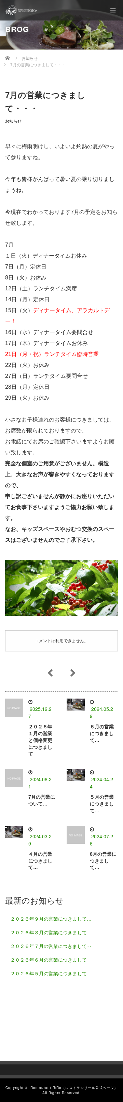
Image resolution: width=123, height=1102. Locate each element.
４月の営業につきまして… (40, 860)
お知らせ (13, 121)
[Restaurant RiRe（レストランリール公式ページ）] (21, 10)
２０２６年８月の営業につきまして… (51, 932)
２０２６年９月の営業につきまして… (51, 919)
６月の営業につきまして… (102, 733)
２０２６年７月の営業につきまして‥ (51, 946)
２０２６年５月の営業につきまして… (51, 973)
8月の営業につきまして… (103, 860)
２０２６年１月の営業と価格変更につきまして (40, 740)
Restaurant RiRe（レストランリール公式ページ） (74, 1087)
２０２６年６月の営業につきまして (48, 960)
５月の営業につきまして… (102, 803)
